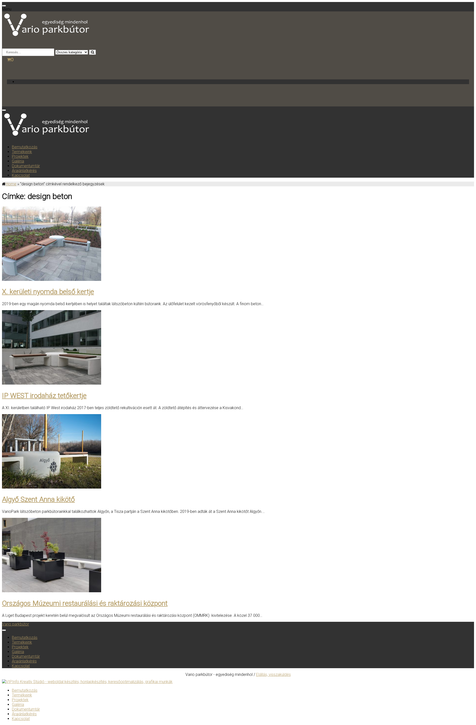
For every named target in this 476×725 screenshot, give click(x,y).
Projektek (20, 156)
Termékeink (22, 151)
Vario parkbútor (15, 624)
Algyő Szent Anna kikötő (38, 499)
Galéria (18, 161)
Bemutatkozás (24, 147)
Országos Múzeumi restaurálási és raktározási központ (85, 603)
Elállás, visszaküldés (273, 674)
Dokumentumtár (26, 166)
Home (11, 184)
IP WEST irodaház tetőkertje (44, 396)
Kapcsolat (21, 175)
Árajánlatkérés (24, 170)
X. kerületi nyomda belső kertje (48, 292)
